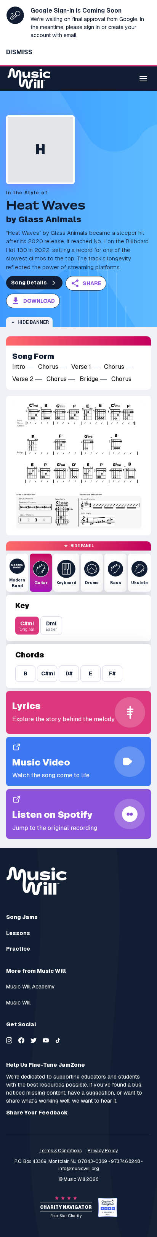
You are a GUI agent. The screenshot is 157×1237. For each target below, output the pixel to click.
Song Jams (22, 917)
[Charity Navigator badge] (107, 1207)
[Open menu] (143, 78)
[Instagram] (9, 1040)
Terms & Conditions (60, 1151)
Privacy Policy (103, 1151)
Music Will (18, 1003)
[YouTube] (46, 1040)
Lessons (18, 933)
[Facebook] (21, 1040)
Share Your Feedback (37, 1112)
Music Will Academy (30, 986)
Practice (18, 949)
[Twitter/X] (33, 1040)
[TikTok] (58, 1040)
